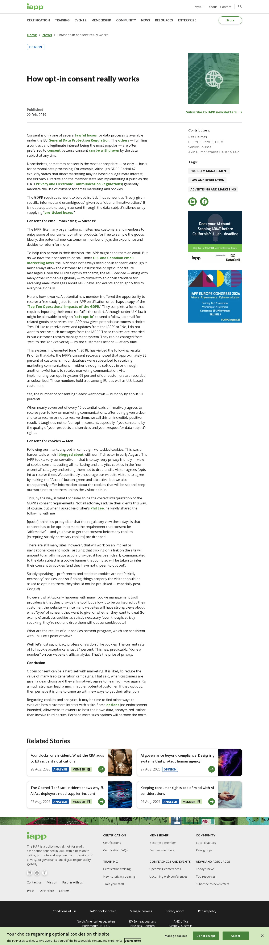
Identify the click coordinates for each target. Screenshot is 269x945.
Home (32, 35)
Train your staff (113, 884)
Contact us (34, 882)
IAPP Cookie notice (103, 911)
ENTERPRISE (187, 20)
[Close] (262, 935)
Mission (52, 882)
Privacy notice (175, 911)
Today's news (205, 869)
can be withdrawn (104, 150)
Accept (235, 935)
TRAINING (62, 20)
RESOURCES (164, 20)
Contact (225, 7)
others (123, 140)
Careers (64, 891)
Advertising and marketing (213, 189)
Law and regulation (207, 180)
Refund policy (207, 911)
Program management (209, 171)
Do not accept (205, 935)
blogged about (71, 454)
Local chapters (206, 843)
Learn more (133, 940)
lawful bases (86, 135)
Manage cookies (176, 935)
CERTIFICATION (38, 20)
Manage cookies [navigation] (141, 911)
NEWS (145, 20)
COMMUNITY (126, 20)
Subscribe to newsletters (212, 884)
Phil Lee (97, 508)
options (112, 704)
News (47, 35)
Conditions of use (65, 911)
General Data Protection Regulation (79, 140)
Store (230, 20)
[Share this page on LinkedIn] (192, 201)
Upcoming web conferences (168, 876)
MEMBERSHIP (101, 20)
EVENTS (80, 20)
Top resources (206, 876)
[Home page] (37, 836)
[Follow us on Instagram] (44, 873)
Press (30, 891)
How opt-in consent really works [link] (82, 35)
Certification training (117, 869)
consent (54, 150)
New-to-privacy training (119, 876)
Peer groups (204, 850)
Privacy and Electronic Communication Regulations (79, 184)
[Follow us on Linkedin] (29, 873)
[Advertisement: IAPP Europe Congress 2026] (215, 296)
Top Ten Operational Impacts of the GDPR (63, 306)
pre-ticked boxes (59, 212)
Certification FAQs (115, 850)
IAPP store (47, 891)
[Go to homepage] (35, 6)
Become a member (162, 843)
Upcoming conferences (165, 869)
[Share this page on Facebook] (204, 201)
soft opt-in (84, 316)
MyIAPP (200, 7)
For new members (161, 850)
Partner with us (72, 882)
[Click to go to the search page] (240, 6)
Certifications (112, 843)
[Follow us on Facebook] (37, 873)
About (213, 7)
